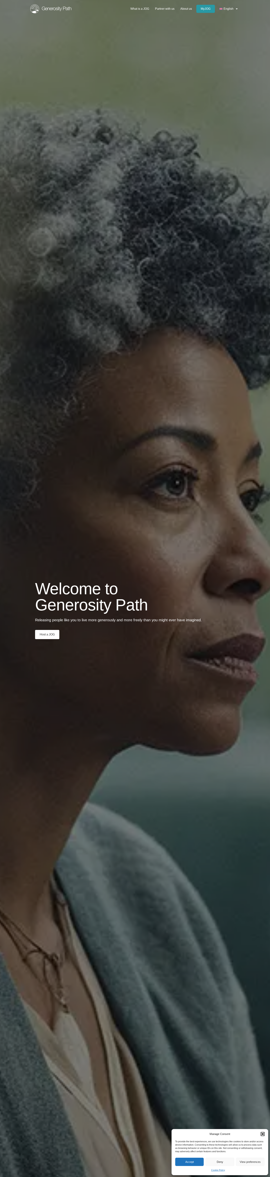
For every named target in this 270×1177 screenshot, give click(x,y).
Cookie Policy (218, 1170)
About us (186, 8)
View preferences (250, 1161)
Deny (220, 1161)
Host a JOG (47, 634)
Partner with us (164, 8)
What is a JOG (139, 8)
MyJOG (205, 8)
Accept (189, 1161)
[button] (262, 1134)
